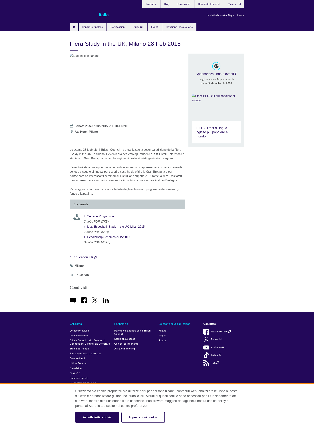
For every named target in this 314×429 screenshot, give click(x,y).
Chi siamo (76, 323)
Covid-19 (75, 373)
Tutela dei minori (79, 348)
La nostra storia (79, 335)
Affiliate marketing (124, 348)
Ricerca (242, 5)
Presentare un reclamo (83, 383)
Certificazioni (117, 26)
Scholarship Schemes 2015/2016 (108, 237)
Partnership (121, 323)
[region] (157, 406)
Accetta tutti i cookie (97, 417)
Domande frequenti (209, 4)
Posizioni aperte (79, 378)
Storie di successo (124, 338)
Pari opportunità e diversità (85, 353)
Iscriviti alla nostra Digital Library (225, 15)
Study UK (138, 26)
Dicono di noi (77, 358)
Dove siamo (183, 4)
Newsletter (76, 368)
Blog (166, 4)
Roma (162, 340)
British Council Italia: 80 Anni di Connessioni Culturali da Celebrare (90, 342)
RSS (213, 362)
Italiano (150, 4)
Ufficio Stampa (78, 363)
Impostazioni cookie (143, 417)
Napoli (162, 335)
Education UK (83, 257)
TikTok (215, 355)
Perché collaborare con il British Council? (132, 332)
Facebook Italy (219, 331)
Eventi (154, 26)
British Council (80, 15)
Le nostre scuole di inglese (174, 323)
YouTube (216, 347)
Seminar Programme (100, 216)
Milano (162, 330)
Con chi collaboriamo (126, 343)
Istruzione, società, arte (179, 26)
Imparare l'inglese (92, 26)
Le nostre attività (79, 330)
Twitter (215, 339)
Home (74, 27)
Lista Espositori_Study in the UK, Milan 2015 (116, 226)
